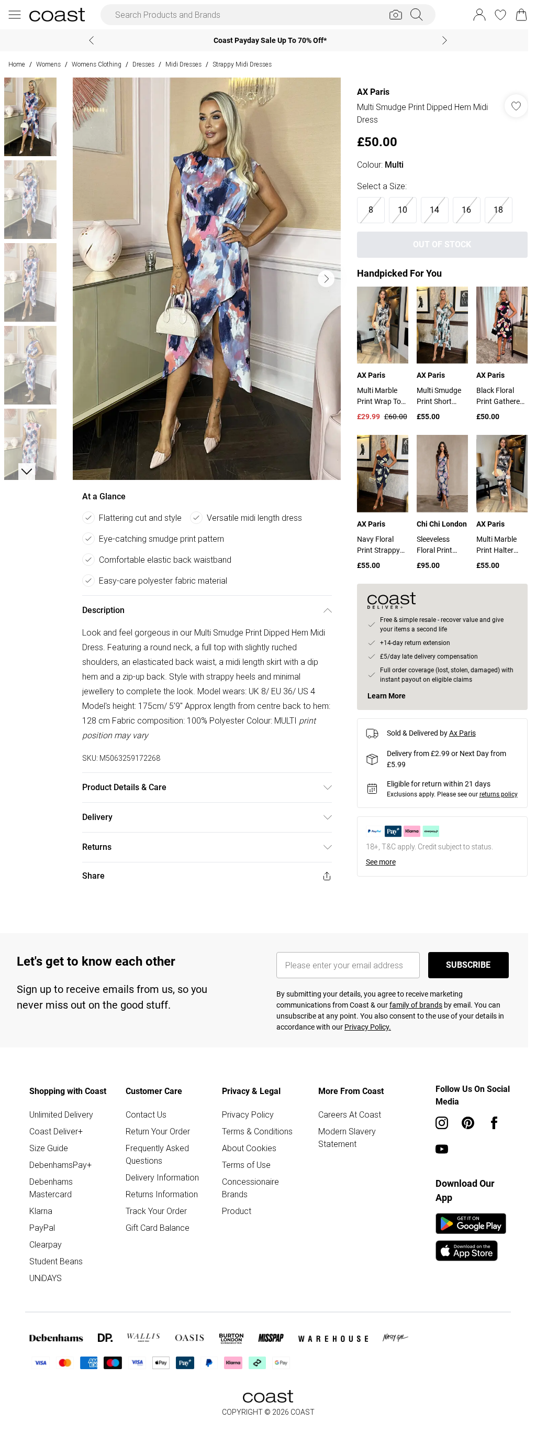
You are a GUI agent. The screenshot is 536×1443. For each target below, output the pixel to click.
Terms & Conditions (254, 1131)
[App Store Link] (465, 1237)
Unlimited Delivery (61, 1114)
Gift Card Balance (156, 1227)
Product (234, 1211)
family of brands (412, 1005)
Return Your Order (156, 1131)
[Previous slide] (87, 40)
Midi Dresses (183, 64)
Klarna (40, 1211)
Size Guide (48, 1148)
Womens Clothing (96, 64)
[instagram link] (436, 1123)
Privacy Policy (245, 1114)
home (16, 64)
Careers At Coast (345, 1114)
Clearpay (45, 1244)
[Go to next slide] (323, 278)
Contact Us (144, 1114)
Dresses (143, 64)
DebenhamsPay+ (60, 1165)
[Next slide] (441, 40)
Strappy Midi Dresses (242, 64)
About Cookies (246, 1148)
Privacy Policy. (364, 1027)
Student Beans (56, 1261)
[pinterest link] (462, 1123)
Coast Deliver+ (56, 1131)
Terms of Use (243, 1165)
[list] (204, 279)
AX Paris (368, 92)
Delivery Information (160, 1177)
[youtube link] (436, 1149)
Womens (48, 64)
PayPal (42, 1227)
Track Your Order (154, 1211)
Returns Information (160, 1194)
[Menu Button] (14, 14)
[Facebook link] (489, 1123)
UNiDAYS (45, 1278)
